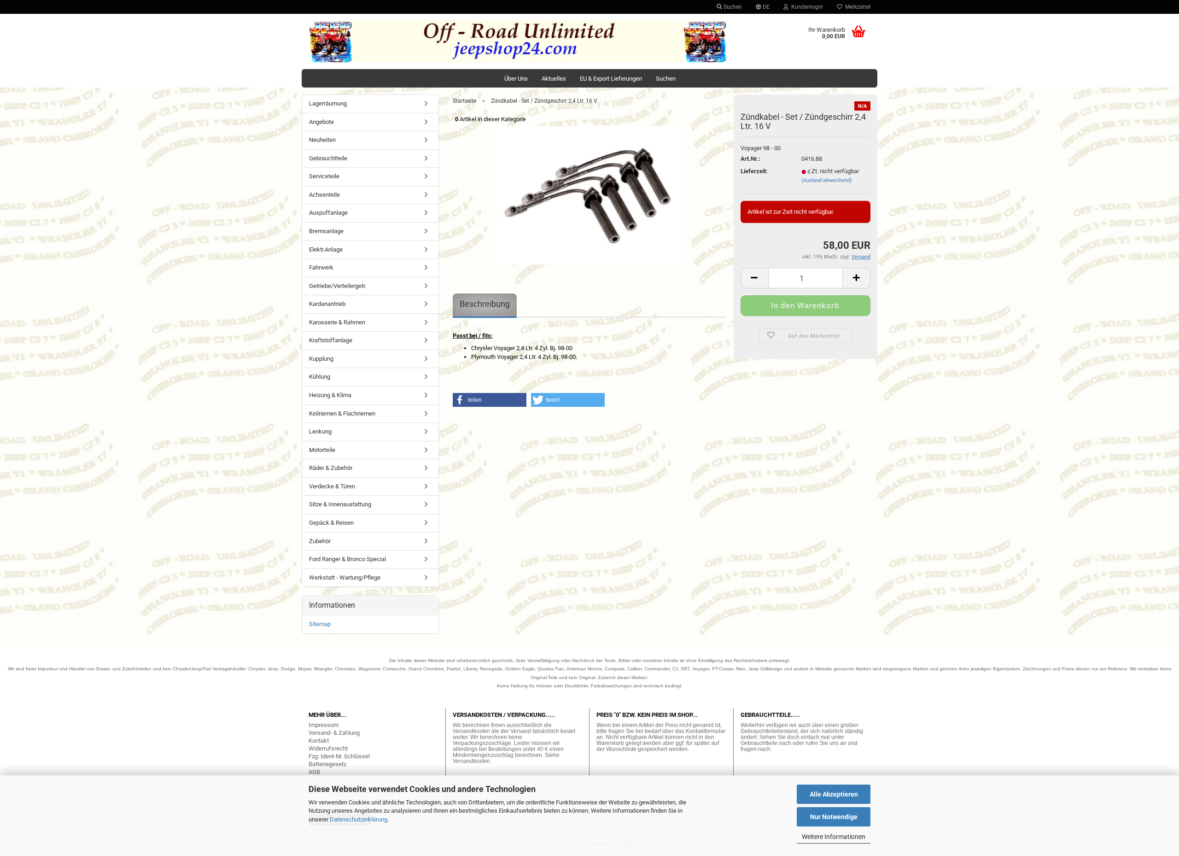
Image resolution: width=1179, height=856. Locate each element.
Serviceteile (324, 176)
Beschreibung (485, 304)
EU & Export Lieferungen (611, 78)
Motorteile (322, 449)
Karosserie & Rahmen (337, 322)
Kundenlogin (805, 7)
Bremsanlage (326, 231)
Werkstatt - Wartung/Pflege (344, 577)
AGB (314, 772)
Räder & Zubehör (330, 467)
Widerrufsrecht (328, 748)
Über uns (516, 78)
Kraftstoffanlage (330, 340)
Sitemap (320, 624)
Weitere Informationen (833, 836)
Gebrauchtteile (328, 158)
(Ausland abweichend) (826, 180)
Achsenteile (324, 194)
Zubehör (320, 541)
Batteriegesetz (327, 764)
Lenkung (320, 431)
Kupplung (321, 358)
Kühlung (319, 376)
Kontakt (319, 741)
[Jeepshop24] (518, 41)
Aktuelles (554, 78)
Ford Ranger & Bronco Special (347, 559)
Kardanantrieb (327, 303)
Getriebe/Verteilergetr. (337, 285)
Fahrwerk (321, 267)
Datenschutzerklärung (358, 819)
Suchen (732, 7)
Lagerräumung (328, 103)
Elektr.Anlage (326, 249)
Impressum (324, 725)
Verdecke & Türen (332, 486)
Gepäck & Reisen (331, 522)
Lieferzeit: (754, 171)
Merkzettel (856, 7)
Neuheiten (322, 139)
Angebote (321, 121)
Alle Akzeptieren (834, 794)
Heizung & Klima (330, 395)
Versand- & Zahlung (334, 733)
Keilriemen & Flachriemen (342, 413)
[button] (489, 400)
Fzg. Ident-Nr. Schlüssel (339, 756)
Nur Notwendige (834, 817)
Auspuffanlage (328, 212)
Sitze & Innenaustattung (340, 504)
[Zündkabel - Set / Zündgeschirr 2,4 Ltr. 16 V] (589, 194)
